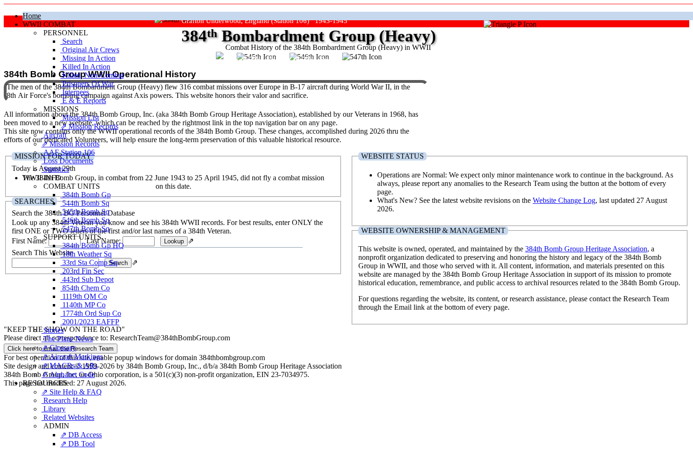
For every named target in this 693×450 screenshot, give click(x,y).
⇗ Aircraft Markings (72, 357)
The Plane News (67, 339)
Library (53, 409)
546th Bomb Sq (84, 220)
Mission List (79, 117)
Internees (74, 92)
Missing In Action (88, 58)
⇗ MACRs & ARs (69, 366)
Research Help (64, 400)
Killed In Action (85, 67)
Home (32, 16)
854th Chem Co (85, 288)
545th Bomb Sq (84, 212)
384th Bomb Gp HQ (92, 245)
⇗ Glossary (58, 348)
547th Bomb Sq (84, 229)
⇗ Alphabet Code (68, 374)
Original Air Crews (89, 50)
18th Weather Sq (86, 254)
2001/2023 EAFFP (89, 322)
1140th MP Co (83, 305)
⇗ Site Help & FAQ (71, 392)
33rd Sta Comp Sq (88, 262)
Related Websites (67, 417)
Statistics (55, 169)
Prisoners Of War (87, 84)
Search (71, 41)
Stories (52, 330)
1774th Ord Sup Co (90, 313)
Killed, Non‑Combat (92, 75)
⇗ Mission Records (89, 126)
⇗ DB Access (81, 435)
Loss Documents (67, 161)
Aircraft (53, 135)
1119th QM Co (83, 296)
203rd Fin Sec (82, 271)
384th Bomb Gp (85, 195)
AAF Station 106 (68, 152)
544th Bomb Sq (84, 203)
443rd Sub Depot (87, 279)
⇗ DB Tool (77, 444)
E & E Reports (83, 100)
